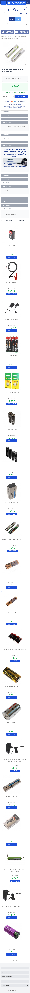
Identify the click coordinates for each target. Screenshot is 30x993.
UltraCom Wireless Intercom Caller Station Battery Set (15, 650)
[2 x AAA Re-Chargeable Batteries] (12, 528)
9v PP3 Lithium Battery (12, 502)
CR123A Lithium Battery (12, 686)
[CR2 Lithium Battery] (12, 821)
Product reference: (7, 74)
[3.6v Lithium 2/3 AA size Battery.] (12, 931)
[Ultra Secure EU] (15, 11)
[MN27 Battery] (12, 601)
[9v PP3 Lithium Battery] (12, 491)
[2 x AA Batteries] (12, 418)
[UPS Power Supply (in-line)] (12, 308)
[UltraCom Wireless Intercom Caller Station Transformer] (15, 748)
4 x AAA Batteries (12, 356)
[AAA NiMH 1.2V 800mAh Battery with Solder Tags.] (15, 858)
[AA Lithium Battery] (12, 785)
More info (6, 112)
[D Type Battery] (12, 711)
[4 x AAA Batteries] (12, 344)
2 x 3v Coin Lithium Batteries (12, 392)
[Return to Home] (1, 36)
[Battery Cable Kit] (12, 271)
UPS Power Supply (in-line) (12, 319)
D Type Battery (11, 723)
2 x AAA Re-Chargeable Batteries (12, 539)
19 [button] (13, 960)
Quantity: (4, 96)
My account (5, 972)
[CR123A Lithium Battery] (12, 675)
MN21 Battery (12, 576)
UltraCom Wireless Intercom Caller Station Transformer (15, 760)
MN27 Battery (12, 613)
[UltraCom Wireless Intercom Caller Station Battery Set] (15, 638)
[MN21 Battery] (12, 565)
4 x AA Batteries (12, 466)
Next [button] (27, 591)
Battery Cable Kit (11, 282)
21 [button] (16, 960)
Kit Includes (6, 119)
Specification (7, 122)
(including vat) (15, 89)
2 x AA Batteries (12, 429)
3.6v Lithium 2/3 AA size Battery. (12, 943)
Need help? (6, 115)
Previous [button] (2, 591)
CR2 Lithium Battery (12, 833)
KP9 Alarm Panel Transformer (11, 906)
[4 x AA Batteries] (12, 454)
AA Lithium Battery (12, 796)
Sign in (15, 27)
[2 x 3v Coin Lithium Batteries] (12, 381)
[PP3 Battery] (12, 234)
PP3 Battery (11, 246)
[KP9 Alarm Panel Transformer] (12, 895)
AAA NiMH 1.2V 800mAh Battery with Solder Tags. (15, 870)
